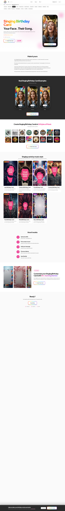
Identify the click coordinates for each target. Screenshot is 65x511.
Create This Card (50, 44)
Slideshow (40, 6)
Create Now (32, 303)
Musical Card (21, 6)
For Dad (9, 8)
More (40, 1)
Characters (31, 6)
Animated (44, 6)
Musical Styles (27, 6)
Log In (60, 1)
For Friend (13, 8)
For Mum (5, 8)
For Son (22, 8)
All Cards (5, 6)
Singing (14, 6)
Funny (17, 6)
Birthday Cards (8, 4)
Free (47, 6)
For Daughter (18, 8)
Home (4, 4)
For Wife (26, 8)
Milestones (9, 6)
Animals (36, 6)
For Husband (30, 8)
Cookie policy (33, 508)
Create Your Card (10, 40)
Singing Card (55, 1)
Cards (31, 1)
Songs (36, 1)
